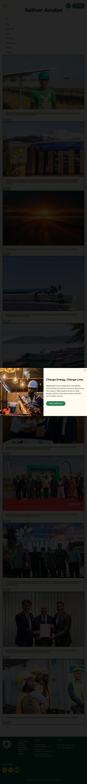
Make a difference (55, 403)
